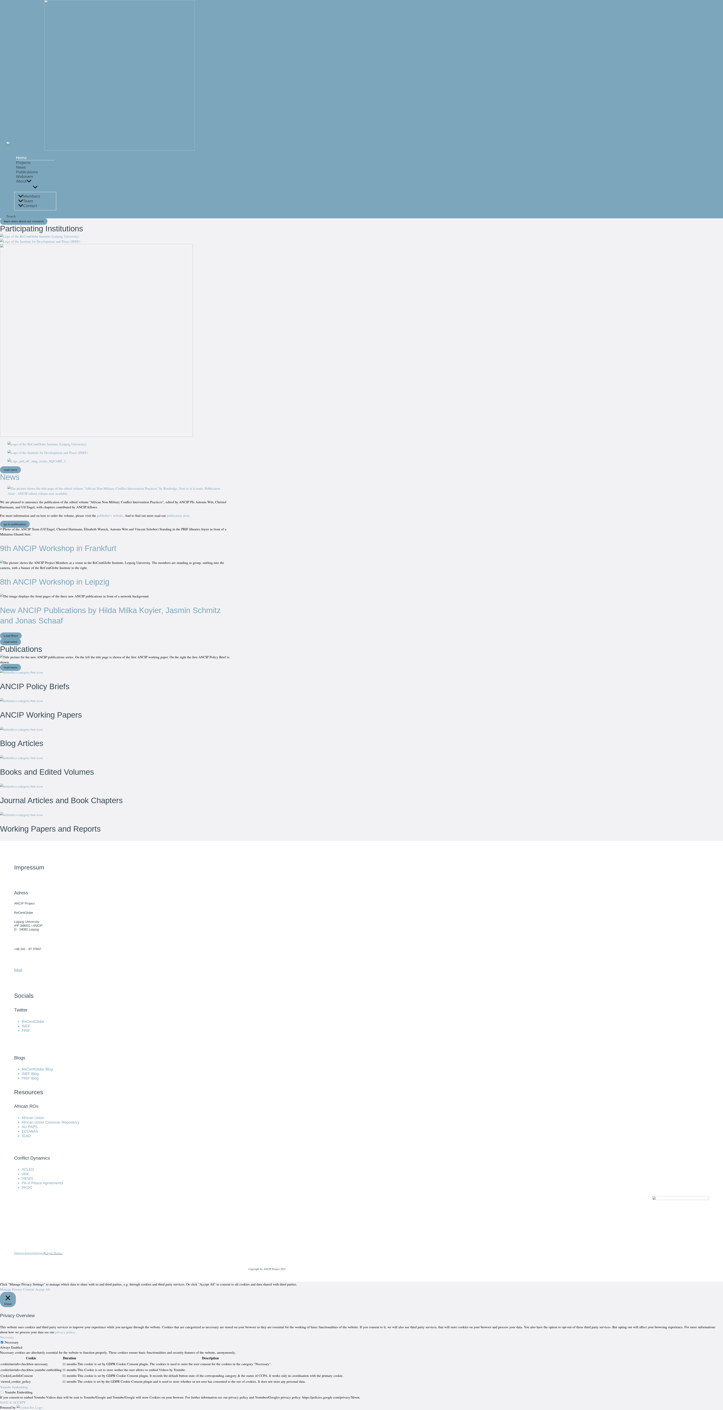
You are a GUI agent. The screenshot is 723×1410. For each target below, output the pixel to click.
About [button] (21, 181)
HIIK (25, 1174)
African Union (33, 1118)
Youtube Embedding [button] (14, 1387)
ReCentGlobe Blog (37, 1069)
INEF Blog (30, 1074)
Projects (23, 162)
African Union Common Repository (50, 1122)
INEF (26, 1026)
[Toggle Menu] (35, 187)
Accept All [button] (42, 1289)
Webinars (24, 176)
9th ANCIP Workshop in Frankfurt (58, 548)
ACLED (28, 1169)
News (21, 167)
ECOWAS (30, 1131)
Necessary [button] (7, 1337)
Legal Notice (54, 1253)
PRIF (26, 1030)
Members (31, 196)
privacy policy (65, 1332)
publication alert (178, 515)
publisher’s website (110, 515)
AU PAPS (29, 1127)
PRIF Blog (30, 1078)
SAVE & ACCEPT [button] (13, 1402)
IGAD (26, 1136)
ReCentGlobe (33, 1021)
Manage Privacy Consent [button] (17, 1289)
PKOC (27, 1187)
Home (21, 157)
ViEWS (27, 1178)
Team (28, 201)
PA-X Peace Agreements (42, 1183)
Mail (18, 970)
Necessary (12, 1342)
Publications (27, 172)
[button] (29, 181)
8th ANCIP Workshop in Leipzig (54, 581)
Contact (30, 205)
